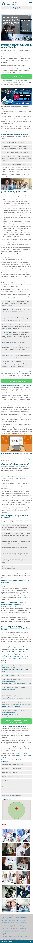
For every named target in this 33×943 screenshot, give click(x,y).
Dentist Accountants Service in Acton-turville (14, 938)
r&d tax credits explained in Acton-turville (13, 931)
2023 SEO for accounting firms (23, 755)
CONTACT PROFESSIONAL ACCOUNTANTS (16, 721)
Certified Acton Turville (7, 342)
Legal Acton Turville (7, 355)
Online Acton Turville (7, 332)
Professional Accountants (8, 915)
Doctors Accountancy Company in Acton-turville (15, 936)
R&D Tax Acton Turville (7, 361)
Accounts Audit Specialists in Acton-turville (14, 927)
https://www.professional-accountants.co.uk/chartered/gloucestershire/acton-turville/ (15, 669)
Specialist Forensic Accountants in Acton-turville (14, 919)
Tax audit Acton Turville (8, 324)
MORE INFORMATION (16, 381)
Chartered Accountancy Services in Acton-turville (14, 917)
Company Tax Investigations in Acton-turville (14, 928)
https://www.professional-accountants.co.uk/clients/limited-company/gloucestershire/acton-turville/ (12, 714)
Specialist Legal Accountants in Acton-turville (14, 930)
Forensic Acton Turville (7, 309)
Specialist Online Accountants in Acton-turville (13, 920)
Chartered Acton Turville (8, 301)
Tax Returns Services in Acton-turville (12, 925)
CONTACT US (16, 76)
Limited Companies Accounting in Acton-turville (15, 935)
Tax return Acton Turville (8, 317)
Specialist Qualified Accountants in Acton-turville (14, 922)
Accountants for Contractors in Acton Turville (13, 675)
